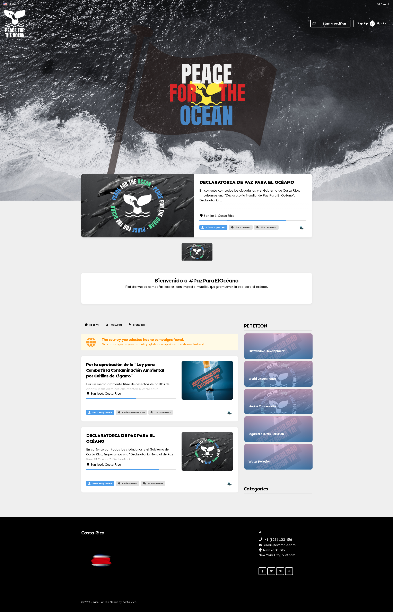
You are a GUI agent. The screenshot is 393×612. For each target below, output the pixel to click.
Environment (243, 227)
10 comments (163, 412)
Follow (298, 354)
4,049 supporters (216, 227)
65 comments (269, 227)
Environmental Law (133, 412)
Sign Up (363, 23)
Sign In (381, 23)
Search (385, 4)
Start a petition (334, 23)
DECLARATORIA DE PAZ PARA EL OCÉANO (246, 182)
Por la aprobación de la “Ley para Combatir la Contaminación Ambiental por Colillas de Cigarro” (125, 370)
